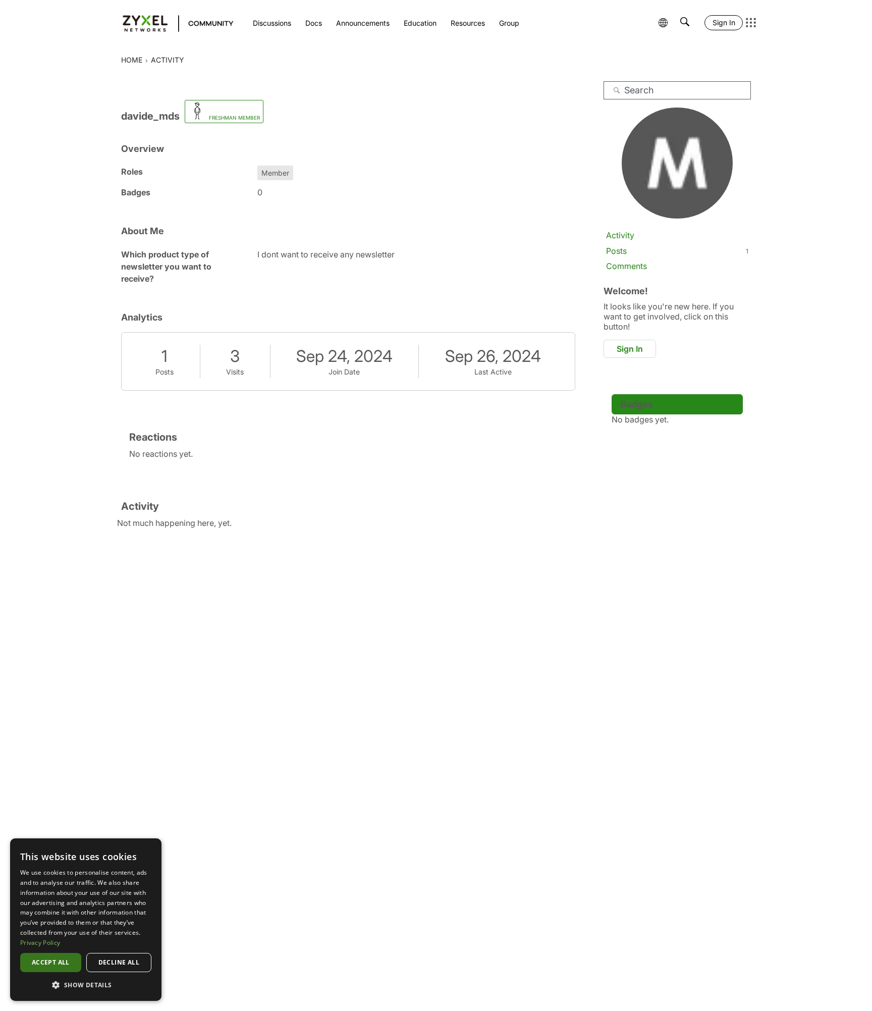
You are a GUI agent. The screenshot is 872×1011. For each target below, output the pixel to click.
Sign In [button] (630, 349)
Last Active (493, 371)
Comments (626, 266)
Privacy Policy (40, 942)
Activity (620, 235)
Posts (164, 371)
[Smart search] (685, 22)
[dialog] (85, 919)
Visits (235, 371)
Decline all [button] (118, 962)
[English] (173, 23)
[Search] (617, 90)
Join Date (344, 371)
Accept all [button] (51, 962)
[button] (85, 985)
